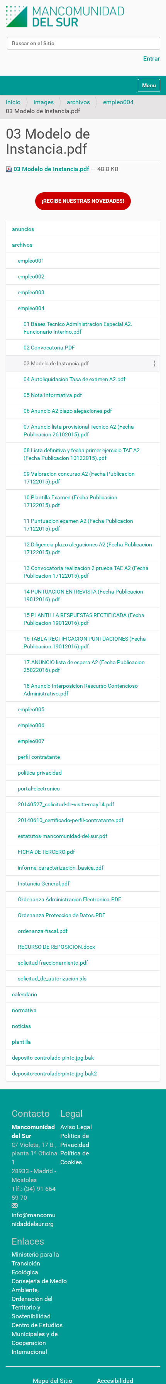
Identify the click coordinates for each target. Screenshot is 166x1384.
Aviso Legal (76, 1127)
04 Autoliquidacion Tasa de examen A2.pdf (74, 379)
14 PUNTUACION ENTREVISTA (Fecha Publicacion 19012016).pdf (83, 595)
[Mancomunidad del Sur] (65, 16)
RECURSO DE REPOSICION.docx (56, 947)
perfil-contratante (39, 757)
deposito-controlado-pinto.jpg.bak (53, 1058)
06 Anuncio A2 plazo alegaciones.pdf (68, 411)
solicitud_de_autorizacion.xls (52, 978)
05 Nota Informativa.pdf (53, 395)
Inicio (13, 102)
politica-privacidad (40, 773)
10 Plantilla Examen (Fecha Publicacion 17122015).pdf (70, 501)
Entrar (151, 58)
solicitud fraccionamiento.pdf (53, 963)
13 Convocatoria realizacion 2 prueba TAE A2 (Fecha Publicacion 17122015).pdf (86, 572)
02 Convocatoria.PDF (49, 347)
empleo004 (118, 102)
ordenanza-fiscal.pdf (43, 931)
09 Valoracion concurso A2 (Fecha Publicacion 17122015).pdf (79, 478)
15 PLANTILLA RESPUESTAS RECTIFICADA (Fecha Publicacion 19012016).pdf (84, 619)
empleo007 (31, 741)
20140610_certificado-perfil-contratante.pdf (71, 820)
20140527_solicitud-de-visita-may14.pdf (66, 804)
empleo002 (31, 276)
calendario (24, 994)
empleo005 (31, 709)
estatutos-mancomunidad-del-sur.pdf (62, 836)
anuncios (23, 229)
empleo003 (31, 292)
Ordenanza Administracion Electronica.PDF (69, 899)
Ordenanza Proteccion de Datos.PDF (61, 915)
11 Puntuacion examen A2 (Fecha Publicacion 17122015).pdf (78, 525)
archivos (78, 102)
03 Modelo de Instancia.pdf (51, 169)
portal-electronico (39, 788)
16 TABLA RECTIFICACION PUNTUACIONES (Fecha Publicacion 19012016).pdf (85, 643)
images (44, 102)
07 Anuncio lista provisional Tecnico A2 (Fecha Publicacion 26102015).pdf (79, 431)
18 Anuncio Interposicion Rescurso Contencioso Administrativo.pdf (81, 690)
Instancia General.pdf (43, 883)
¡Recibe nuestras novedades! (83, 201)
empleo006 (31, 725)
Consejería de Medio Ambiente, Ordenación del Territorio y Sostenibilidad (39, 1298)
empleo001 (31, 261)
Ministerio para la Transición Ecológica (35, 1263)
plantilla (21, 1042)
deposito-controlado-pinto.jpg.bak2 (54, 1073)
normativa (24, 1010)
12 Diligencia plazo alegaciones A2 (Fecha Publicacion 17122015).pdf (88, 548)
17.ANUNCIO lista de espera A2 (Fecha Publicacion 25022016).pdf (84, 666)
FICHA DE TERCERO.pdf (46, 852)
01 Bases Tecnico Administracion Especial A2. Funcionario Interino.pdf (78, 328)
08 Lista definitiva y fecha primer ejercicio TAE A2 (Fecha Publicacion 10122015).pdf (82, 454)
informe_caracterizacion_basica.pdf (60, 868)
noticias (21, 1026)
